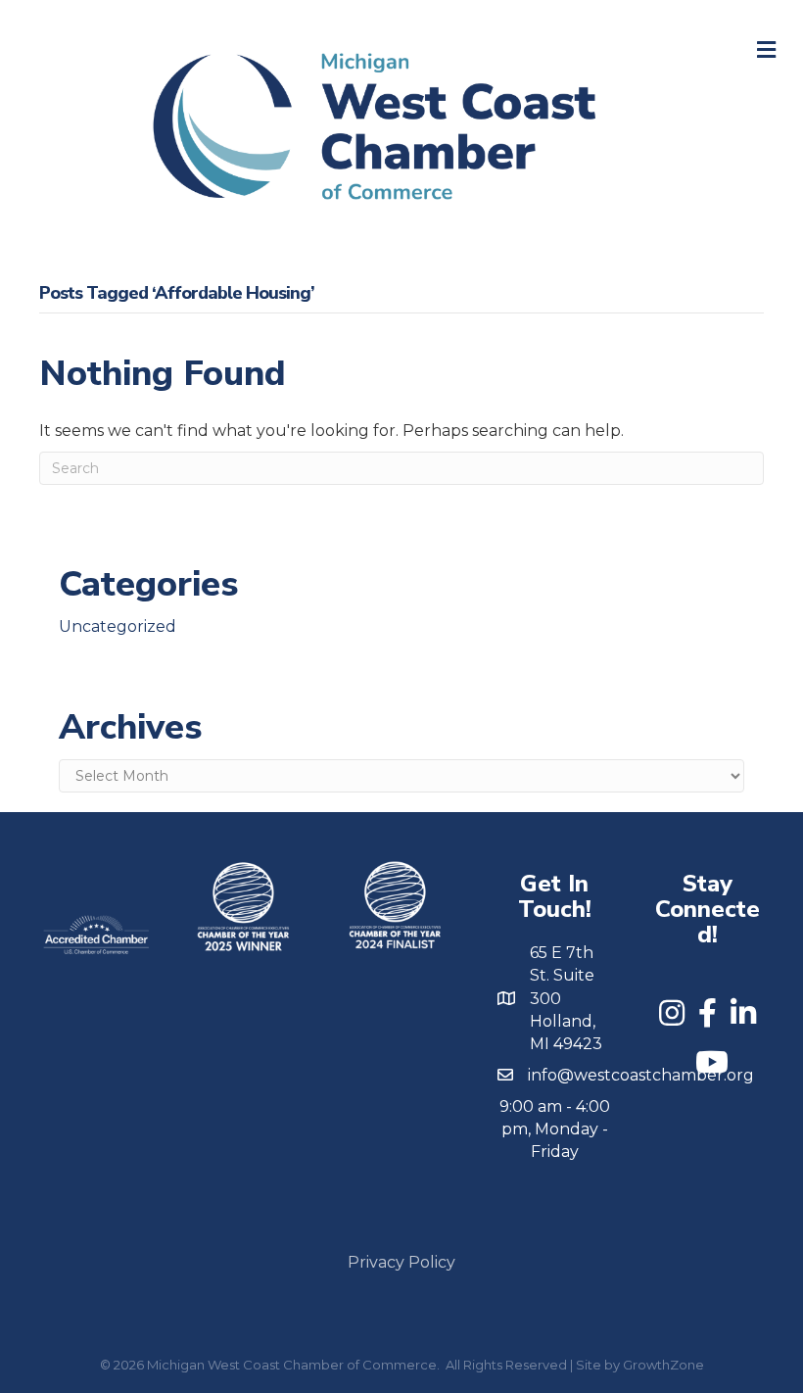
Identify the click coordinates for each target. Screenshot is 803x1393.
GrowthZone (663, 1364)
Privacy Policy (401, 1262)
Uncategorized (117, 626)
